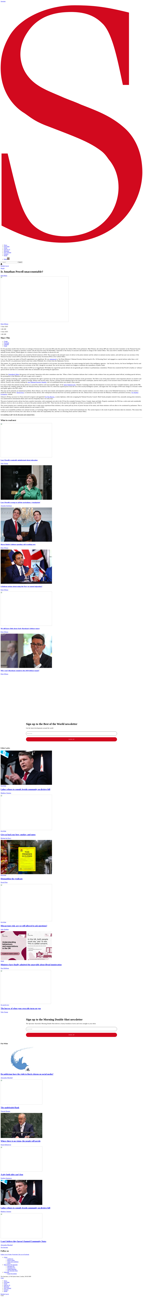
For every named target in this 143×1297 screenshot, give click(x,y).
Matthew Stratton (6, 793)
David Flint (4, 882)
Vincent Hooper (5, 1111)
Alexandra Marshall (7, 1078)
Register (3, 266)
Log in (7, 266)
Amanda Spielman (6, 506)
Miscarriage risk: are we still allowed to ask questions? (24, 926)
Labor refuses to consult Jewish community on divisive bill (25, 789)
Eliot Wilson (4, 275)
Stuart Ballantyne (6, 1145)
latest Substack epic (70, 385)
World (2, 268)
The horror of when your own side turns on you (21, 1008)
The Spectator (4, 1247)
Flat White (3, 786)
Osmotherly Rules (13, 374)
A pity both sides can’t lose (12, 1174)
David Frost (20, 392)
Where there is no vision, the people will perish (20, 1141)
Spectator (3, 1)
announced (53, 359)
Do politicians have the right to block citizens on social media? (27, 1074)
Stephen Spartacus (6, 1178)
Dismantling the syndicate (12, 879)
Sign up (71, 739)
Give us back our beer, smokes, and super (18, 834)
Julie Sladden (5, 929)
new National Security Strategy (37, 382)
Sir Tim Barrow (49, 397)
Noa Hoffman (5, 968)
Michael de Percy (6, 838)
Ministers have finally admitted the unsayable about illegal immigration (31, 965)
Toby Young (4, 463)
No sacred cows (5, 1005)
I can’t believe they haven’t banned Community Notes (23, 1241)
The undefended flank (10, 1107)
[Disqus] (71, 696)
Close (2, 1278)
